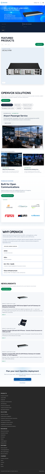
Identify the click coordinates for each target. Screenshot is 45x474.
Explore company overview (10, 246)
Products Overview (4, 395)
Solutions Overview (4, 414)
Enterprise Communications (6, 401)
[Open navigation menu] (43, 3)
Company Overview (4, 458)
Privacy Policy (41, 471)
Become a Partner (4, 453)
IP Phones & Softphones (5, 405)
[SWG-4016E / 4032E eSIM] (22, 13)
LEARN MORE (39, 44)
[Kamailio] (35, 206)
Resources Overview (5, 431)
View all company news (6, 289)
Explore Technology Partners (7, 195)
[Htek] (22, 215)
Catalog (35, 2)
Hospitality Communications (6, 424)
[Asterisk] (9, 206)
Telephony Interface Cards (6, 407)
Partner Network (4, 447)
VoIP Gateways (4, 403)
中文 (38, 2)
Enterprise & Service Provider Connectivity (9, 418)
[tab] (7, 105)
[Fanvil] (9, 215)
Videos (2, 439)
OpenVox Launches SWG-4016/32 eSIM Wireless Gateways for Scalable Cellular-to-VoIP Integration (21, 354)
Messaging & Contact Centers (7, 422)
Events (2, 466)
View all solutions (6, 100)
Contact (2, 462)
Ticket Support (4, 441)
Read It (4, 314)
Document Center (4, 433)
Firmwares (3, 437)
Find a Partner (22, 382)
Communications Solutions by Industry (8, 426)
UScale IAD (3, 399)
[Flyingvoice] (35, 215)
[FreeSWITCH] (22, 206)
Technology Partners (5, 449)
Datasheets (3, 435)
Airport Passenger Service (15, 115)
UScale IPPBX (3, 397)
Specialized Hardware (5, 409)
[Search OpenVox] (41, 3)
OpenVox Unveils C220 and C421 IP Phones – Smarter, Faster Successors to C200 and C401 (22, 331)
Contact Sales (22, 379)
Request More (3, 443)
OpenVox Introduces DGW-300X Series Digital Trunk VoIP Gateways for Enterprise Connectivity (21, 306)
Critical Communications (5, 420)
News (2, 464)
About (2, 460)
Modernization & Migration (6, 416)
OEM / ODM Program (5, 451)
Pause (3, 30)
